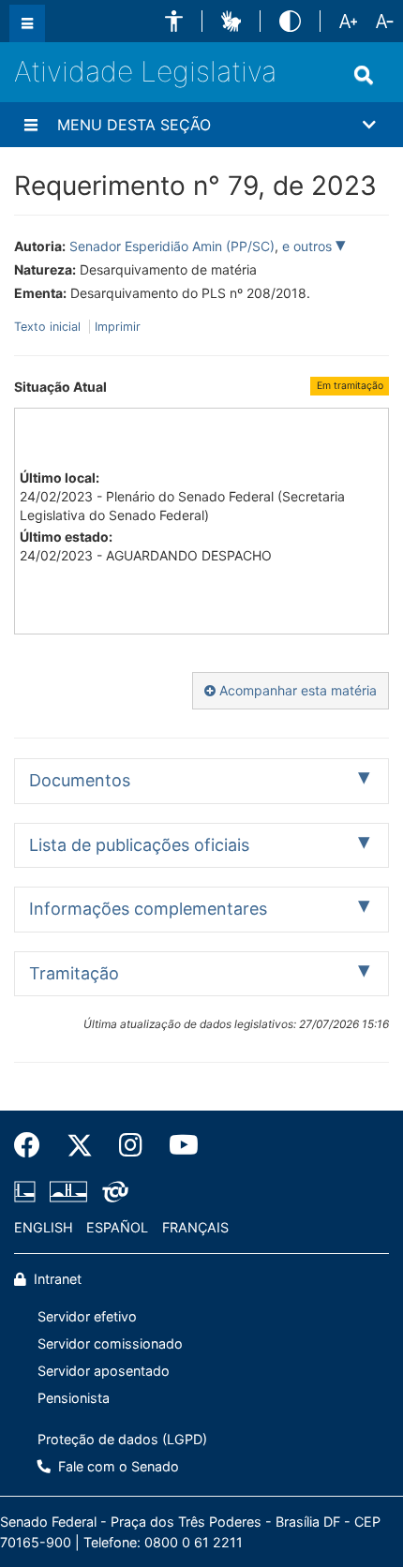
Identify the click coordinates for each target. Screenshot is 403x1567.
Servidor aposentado (103, 1371)
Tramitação (74, 973)
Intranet (56, 1279)
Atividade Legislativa (145, 71)
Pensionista (73, 1398)
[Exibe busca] (363, 74)
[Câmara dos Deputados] (28, 1191)
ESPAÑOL (117, 1227)
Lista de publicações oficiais (139, 845)
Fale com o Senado (116, 1466)
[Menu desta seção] (31, 124)
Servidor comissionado (110, 1343)
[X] (79, 1145)
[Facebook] (33, 1145)
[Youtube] (177, 1145)
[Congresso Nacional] (68, 1191)
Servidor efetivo (87, 1316)
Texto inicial (49, 327)
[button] (174, 21)
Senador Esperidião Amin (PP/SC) (172, 246)
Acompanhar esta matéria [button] (296, 690)
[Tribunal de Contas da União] (112, 1191)
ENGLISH (43, 1227)
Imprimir (118, 327)
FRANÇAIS (195, 1227)
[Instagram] (131, 1145)
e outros (309, 246)
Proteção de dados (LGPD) (122, 1439)
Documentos (79, 780)
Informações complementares (148, 908)
